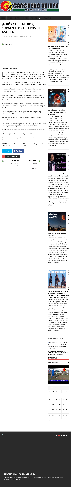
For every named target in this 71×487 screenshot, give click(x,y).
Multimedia (47, 18)
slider (25, 36)
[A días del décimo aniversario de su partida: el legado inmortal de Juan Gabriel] (57, 170)
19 (56, 410)
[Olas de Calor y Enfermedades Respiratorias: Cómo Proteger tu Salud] (57, 42)
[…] (21, 479)
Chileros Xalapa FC (12, 156)
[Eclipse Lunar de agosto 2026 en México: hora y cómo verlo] (57, 230)
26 (56, 415)
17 (49, 410)
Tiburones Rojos (36, 18)
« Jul (49, 427)
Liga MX (17, 18)
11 (53, 404)
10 (49, 404)
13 (60, 404)
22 (66, 410)
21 (63, 410)
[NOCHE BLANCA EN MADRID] (35, 451)
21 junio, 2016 (8, 36)
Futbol (10, 18)
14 (63, 404)
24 (49, 415)
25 (53, 415)
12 (56, 404)
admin (16, 36)
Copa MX (25, 18)
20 (60, 410)
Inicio (3, 18)
